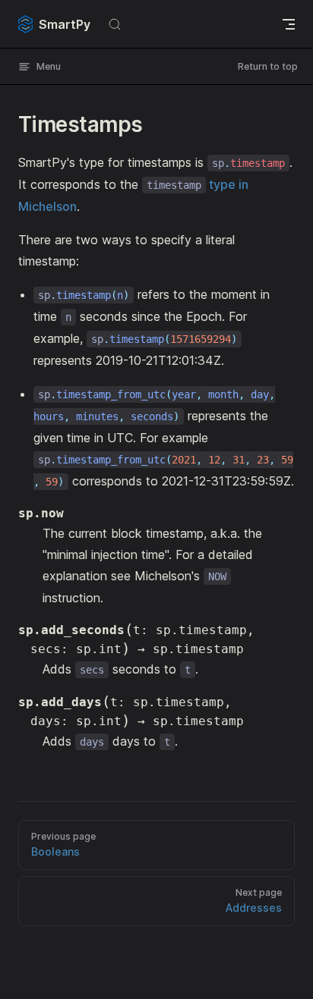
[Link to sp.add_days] (19, 702)
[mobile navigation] (288, 24)
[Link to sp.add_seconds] (19, 629)
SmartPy (64, 24)
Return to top (268, 66)
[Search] (115, 24)
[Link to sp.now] (19, 513)
